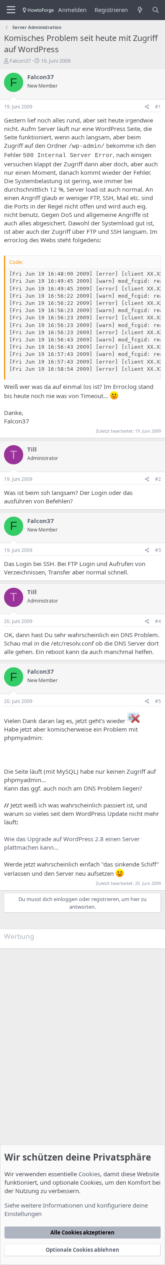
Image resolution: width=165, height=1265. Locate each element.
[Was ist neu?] (139, 9)
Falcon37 (20, 60)
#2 (158, 479)
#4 (158, 621)
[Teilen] (147, 107)
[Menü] (11, 10)
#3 (158, 550)
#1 (158, 106)
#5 (158, 701)
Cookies (89, 1174)
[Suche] (155, 9)
